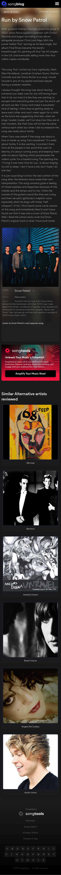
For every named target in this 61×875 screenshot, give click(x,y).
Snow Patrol (22, 290)
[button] (57, 4)
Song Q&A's (30, 826)
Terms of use (30, 838)
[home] (12, 3)
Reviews (30, 820)
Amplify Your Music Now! (30, 373)
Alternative (20, 297)
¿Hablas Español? (49, 11)
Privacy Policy (30, 832)
